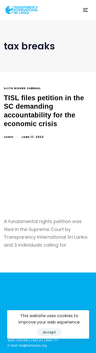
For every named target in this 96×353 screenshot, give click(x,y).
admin (8, 137)
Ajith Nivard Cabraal (22, 88)
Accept (49, 332)
